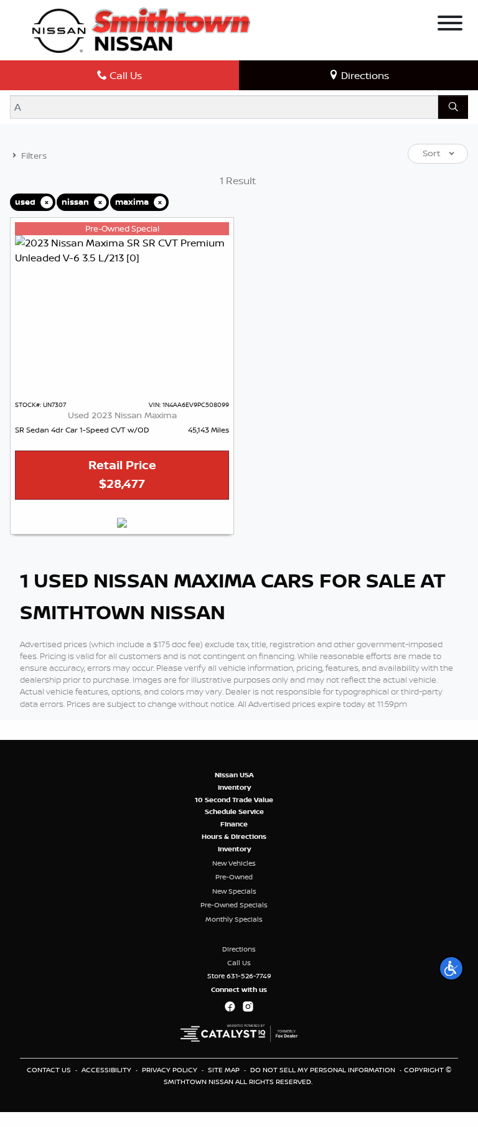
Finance (234, 824)
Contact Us (50, 1070)
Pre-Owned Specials (234, 905)
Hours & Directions (234, 836)
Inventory (234, 787)
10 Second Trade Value (234, 799)
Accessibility (107, 1070)
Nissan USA (234, 775)
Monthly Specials (234, 919)
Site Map (224, 1070)
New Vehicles (234, 863)
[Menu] (450, 25)
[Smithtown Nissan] (141, 29)
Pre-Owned (234, 877)
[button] (451, 968)
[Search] (453, 107)
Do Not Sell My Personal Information (323, 1070)
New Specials (234, 891)
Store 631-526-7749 (239, 976)
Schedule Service (234, 811)
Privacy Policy (170, 1070)
